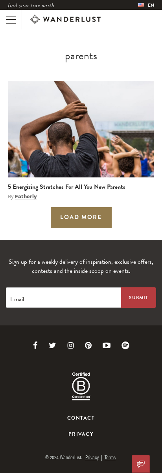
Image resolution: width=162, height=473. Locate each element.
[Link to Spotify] (125, 345)
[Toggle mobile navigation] (11, 20)
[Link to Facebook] (35, 345)
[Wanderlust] (65, 20)
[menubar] (146, 5)
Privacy (81, 434)
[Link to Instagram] (70, 345)
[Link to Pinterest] (88, 345)
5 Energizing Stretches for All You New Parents (66, 187)
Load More (81, 217)
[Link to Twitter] (52, 345)
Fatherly (26, 196)
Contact (81, 418)
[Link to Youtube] (106, 345)
